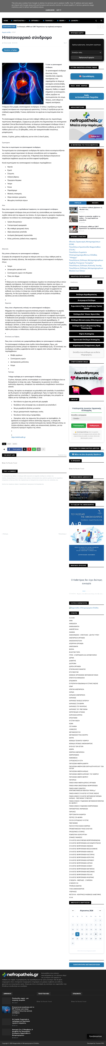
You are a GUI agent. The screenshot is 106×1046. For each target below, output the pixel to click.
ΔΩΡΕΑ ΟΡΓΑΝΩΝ (75, 666)
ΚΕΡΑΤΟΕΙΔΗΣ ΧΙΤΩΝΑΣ (77, 712)
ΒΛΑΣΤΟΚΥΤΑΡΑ (74, 652)
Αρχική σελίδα (6, 32)
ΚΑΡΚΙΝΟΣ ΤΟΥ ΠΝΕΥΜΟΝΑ (78, 709)
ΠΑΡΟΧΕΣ (72, 812)
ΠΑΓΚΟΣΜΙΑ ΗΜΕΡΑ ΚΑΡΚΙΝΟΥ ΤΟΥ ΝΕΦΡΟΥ (84, 774)
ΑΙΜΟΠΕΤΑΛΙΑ (73, 629)
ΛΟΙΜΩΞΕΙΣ (73, 729)
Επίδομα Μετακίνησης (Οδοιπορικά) (86, 320)
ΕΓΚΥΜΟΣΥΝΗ (73, 672)
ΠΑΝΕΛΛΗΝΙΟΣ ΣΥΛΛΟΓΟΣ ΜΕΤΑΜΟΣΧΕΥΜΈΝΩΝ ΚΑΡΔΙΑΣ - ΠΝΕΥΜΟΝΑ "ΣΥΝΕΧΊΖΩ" (85, 797)
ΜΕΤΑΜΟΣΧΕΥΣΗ (74, 732)
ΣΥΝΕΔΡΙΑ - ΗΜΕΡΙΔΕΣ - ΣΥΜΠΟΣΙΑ (80, 880)
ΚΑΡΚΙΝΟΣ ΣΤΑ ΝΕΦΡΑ (76, 703)
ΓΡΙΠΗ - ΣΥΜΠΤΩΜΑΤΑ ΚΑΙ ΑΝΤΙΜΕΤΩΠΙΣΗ (83, 655)
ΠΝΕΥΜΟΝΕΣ (73, 823)
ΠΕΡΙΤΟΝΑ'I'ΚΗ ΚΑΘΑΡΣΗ (77, 814)
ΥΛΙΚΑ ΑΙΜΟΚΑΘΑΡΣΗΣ (76, 889)
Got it (59, 10)
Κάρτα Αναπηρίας (86, 334)
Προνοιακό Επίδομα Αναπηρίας (86, 339)
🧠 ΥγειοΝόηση (86, 76)
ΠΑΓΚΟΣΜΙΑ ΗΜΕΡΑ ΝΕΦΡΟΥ (78, 777)
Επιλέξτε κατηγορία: (79, 415)
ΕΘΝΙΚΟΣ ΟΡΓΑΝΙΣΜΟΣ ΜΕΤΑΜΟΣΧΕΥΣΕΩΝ (83, 675)
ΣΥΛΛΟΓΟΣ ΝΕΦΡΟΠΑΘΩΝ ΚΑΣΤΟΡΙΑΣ (82, 854)
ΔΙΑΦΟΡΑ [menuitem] (74, 20)
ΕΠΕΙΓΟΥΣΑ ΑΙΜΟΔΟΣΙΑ (77, 678)
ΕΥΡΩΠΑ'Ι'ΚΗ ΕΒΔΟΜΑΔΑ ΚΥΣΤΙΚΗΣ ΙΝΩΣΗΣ (83, 683)
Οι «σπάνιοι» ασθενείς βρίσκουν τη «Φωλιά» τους (90, 208)
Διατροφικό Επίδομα (86, 300)
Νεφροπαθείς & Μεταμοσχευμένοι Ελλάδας (26, 1043)
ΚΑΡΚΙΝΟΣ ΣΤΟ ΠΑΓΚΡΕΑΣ (78, 706)
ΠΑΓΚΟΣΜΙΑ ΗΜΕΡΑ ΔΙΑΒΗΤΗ (78, 763)
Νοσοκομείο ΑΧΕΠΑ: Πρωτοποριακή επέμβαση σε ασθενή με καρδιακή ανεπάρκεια (44, 26)
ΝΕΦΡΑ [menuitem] (61, 20)
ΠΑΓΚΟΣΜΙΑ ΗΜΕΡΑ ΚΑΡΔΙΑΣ (78, 771)
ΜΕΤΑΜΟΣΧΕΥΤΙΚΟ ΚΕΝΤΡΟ (78, 735)
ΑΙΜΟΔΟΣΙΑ (73, 623)
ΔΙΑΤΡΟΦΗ (72, 663)
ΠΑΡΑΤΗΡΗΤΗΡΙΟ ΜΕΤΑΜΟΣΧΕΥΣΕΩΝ (86, 964)
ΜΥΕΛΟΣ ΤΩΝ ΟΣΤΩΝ (76, 746)
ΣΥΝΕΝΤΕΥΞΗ (73, 883)
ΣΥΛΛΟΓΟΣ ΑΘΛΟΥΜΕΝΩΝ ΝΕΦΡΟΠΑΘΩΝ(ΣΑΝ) (84, 840)
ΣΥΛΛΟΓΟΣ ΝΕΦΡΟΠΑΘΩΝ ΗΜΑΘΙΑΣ (81, 846)
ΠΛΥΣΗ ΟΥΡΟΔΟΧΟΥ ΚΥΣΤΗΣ (79, 820)
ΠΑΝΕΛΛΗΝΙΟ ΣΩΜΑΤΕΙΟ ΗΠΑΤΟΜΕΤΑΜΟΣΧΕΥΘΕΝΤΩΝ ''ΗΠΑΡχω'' (82, 789)
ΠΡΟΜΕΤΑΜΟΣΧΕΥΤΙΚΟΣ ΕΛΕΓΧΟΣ (80, 829)
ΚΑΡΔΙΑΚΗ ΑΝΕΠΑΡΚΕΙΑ (77, 695)
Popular (78, 203)
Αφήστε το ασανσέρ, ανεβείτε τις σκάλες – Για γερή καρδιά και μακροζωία (89, 218)
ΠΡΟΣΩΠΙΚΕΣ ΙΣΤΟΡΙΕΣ (77, 831)
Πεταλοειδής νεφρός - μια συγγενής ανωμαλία (20, 999)
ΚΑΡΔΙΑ (71, 692)
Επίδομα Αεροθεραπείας (86, 294)
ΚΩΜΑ (71, 723)
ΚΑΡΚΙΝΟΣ (72, 698)
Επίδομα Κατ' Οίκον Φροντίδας (86, 314)
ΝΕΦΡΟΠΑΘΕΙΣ (74, 755)
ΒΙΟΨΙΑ (71, 649)
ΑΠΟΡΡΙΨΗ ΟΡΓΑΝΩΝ (76, 643)
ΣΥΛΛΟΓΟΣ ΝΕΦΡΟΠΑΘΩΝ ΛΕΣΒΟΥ (80, 866)
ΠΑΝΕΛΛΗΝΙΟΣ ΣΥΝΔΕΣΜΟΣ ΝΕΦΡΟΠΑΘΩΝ (83, 806)
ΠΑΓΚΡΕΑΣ (72, 780)
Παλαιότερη (62, 534)
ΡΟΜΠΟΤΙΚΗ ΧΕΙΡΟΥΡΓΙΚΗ (78, 834)
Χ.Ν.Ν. (71, 897)
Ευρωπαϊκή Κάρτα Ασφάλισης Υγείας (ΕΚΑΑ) (86, 307)
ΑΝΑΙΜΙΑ (72, 632)
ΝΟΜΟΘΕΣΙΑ (73, 758)
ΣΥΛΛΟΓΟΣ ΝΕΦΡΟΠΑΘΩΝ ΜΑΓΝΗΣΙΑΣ (82, 869)
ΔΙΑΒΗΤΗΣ (72, 661)
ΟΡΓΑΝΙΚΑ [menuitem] (35, 20)
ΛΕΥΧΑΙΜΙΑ (73, 726)
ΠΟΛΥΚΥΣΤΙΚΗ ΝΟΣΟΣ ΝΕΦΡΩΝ (79, 826)
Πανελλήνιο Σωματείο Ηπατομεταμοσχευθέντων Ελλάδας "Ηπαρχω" (83, 255)
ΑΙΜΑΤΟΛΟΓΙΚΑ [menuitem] (18, 20)
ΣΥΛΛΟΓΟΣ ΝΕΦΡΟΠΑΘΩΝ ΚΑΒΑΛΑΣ (81, 851)
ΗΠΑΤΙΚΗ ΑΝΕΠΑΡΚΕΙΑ (76, 689)
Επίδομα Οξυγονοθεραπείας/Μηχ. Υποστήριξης (86, 327)
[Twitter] (25, 449)
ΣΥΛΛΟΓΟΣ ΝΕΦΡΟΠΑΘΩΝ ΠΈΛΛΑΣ (80, 874)
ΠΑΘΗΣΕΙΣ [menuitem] (49, 20)
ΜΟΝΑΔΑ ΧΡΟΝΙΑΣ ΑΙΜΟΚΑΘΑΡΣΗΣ (81, 743)
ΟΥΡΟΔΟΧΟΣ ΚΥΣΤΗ (76, 760)
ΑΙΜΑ (71, 620)
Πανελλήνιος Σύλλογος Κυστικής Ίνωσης (85, 265)
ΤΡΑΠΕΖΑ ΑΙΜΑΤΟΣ (75, 886)
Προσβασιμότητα (95, 1036)
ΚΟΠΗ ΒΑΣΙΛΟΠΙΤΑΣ (75, 715)
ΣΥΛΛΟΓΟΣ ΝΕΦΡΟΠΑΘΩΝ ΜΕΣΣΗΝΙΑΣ (82, 871)
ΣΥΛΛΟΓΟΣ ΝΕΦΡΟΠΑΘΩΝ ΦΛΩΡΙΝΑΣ (81, 877)
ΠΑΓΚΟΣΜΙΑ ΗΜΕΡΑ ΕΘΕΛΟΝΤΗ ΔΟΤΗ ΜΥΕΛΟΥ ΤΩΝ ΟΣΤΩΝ (86, 767)
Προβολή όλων (62, 455)
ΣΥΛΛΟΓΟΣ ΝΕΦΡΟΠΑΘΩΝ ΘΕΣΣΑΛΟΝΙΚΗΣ (83, 849)
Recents (95, 203)
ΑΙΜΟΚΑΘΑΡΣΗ (74, 626)
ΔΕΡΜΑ (71, 658)
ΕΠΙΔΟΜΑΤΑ (73, 681)
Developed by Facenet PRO (95, 1043)
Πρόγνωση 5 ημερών (86, 57)
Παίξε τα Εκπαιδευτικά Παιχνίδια (86, 96)
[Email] (39, 449)
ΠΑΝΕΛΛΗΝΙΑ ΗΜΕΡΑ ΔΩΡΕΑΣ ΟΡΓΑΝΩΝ (82, 783)
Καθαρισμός (94, 425)
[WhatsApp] (34, 449)
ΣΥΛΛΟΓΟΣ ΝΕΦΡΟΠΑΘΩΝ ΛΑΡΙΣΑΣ (81, 863)
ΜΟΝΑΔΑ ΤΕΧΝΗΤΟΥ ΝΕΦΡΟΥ (79, 740)
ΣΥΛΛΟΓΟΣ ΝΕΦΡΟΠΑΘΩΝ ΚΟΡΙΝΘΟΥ (81, 860)
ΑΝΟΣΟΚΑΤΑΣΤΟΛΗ (75, 641)
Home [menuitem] (6, 20)
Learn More (50, 10)
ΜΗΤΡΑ (71, 738)
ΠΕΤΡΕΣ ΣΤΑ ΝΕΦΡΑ (75, 817)
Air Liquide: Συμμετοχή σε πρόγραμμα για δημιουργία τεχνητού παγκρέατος (21, 1021)
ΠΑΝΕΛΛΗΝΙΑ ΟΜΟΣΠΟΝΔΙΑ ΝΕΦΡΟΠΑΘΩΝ (83, 785)
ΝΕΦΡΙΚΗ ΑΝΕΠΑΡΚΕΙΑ (76, 752)
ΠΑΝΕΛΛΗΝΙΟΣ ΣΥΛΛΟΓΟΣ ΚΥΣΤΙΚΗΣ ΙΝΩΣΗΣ (84, 793)
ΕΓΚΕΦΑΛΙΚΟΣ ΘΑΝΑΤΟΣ (77, 669)
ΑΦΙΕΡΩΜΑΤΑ (73, 646)
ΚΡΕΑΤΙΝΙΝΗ (73, 718)
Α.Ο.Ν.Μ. (72, 618)
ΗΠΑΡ (14, 32)
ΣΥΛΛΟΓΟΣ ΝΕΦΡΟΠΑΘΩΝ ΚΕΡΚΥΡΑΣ (81, 857)
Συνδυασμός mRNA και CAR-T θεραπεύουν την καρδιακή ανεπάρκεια (91, 227)
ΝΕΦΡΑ (15, 444)
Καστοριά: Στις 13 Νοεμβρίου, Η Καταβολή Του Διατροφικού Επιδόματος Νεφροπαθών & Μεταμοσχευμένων (22, 1032)
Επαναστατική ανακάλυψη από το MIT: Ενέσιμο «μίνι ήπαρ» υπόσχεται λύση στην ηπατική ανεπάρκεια (23, 1010)
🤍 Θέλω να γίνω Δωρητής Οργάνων (86, 454)
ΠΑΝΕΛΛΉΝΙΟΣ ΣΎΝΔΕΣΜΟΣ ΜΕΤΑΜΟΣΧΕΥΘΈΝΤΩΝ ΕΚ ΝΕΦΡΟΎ (86, 802)
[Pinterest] (29, 449)
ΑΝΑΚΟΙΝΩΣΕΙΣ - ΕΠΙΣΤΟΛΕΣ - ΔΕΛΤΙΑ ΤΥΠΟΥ (84, 635)
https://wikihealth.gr (18, 437)
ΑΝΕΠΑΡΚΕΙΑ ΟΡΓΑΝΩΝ (77, 638)
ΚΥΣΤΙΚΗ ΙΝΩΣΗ (74, 720)
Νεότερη (5, 534)
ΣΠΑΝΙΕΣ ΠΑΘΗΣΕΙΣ (75, 837)
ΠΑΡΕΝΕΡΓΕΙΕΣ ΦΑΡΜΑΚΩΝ (78, 809)
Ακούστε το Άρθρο (10, 50)
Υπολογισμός (78, 425)
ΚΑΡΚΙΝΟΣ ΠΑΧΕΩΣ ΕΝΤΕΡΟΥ (79, 701)
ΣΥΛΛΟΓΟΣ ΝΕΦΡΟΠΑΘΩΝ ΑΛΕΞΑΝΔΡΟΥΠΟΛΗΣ (85, 843)
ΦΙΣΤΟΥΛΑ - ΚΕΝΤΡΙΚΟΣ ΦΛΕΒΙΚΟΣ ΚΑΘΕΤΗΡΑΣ (85, 894)
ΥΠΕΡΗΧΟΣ (73, 891)
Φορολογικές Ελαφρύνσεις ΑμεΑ (86, 345)
